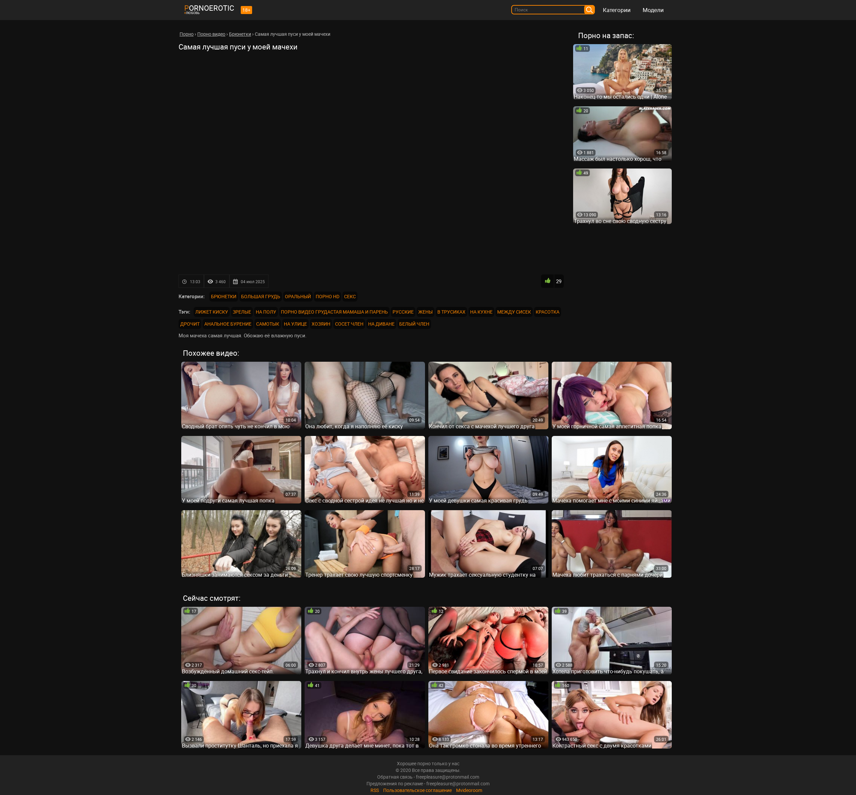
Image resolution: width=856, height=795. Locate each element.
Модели (653, 10)
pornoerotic (209, 8)
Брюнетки (223, 296)
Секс (350, 296)
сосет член (349, 324)
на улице (295, 324)
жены (425, 312)
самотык (267, 324)
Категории (617, 10)
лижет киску (211, 312)
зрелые (242, 312)
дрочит (190, 324)
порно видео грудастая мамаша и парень (334, 312)
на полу (266, 312)
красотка (547, 312)
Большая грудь (260, 296)
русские (403, 312)
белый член (414, 324)
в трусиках (451, 312)
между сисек (514, 312)
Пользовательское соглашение (417, 790)
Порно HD (327, 296)
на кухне (481, 312)
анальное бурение (227, 324)
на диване (381, 324)
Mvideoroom (469, 790)
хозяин (321, 324)
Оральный (298, 296)
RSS (374, 790)
